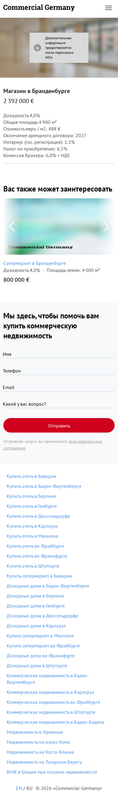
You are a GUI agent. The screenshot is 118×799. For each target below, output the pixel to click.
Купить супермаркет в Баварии (39, 576)
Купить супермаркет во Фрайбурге (43, 646)
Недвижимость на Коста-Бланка (40, 752)
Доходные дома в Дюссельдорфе (42, 616)
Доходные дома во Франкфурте (41, 655)
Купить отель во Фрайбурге (35, 546)
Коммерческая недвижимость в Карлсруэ (50, 692)
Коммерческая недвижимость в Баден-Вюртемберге (48, 678)
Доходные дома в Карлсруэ (36, 626)
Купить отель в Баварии (31, 476)
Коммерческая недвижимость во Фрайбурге (53, 702)
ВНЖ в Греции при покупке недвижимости (52, 772)
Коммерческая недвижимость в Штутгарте (51, 712)
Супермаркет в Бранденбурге (34, 263)
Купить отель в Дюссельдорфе (38, 516)
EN (19, 788)
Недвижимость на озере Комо (38, 742)
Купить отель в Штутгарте (33, 566)
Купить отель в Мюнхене (32, 536)
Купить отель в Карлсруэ (32, 526)
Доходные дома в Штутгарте (37, 665)
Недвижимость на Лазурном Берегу (44, 762)
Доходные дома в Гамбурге (36, 606)
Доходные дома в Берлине (35, 596)
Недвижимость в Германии (35, 732)
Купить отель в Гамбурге (32, 506)
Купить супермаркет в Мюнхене (40, 636)
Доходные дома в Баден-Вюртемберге (48, 586)
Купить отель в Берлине (31, 496)
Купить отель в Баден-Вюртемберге (44, 486)
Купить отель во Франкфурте (37, 556)
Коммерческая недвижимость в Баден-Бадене (55, 722)
